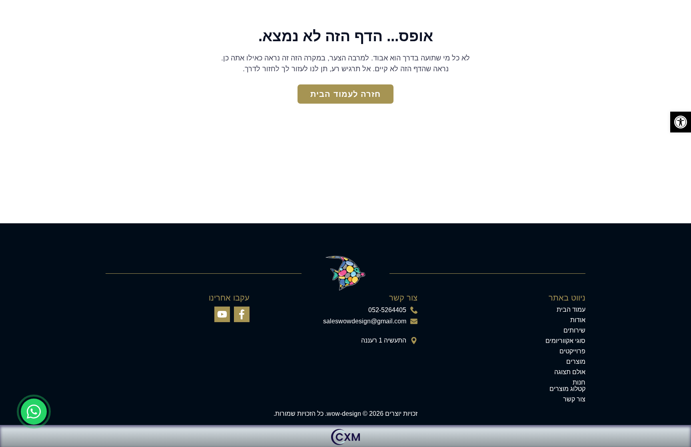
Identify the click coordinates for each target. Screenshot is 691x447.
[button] (680, 122)
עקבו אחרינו (229, 297)
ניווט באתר (567, 297)
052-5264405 (387, 310)
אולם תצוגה (569, 372)
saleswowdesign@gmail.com (364, 321)
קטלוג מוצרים (567, 389)
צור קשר (574, 399)
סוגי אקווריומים (565, 341)
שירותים (574, 330)
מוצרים (575, 362)
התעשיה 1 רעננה (383, 340)
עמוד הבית (571, 310)
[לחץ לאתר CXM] (345, 436)
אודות (577, 320)
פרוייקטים (572, 351)
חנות (579, 382)
